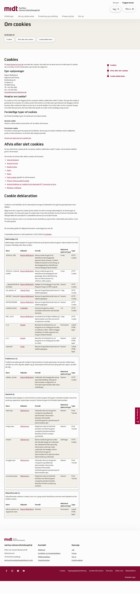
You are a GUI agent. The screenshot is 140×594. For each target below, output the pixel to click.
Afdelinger (9, 16)
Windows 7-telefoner (14, 188)
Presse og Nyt (68, 16)
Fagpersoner (128, 3)
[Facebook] (6, 571)
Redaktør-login (130, 577)
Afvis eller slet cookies (25, 39)
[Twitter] (18, 571)
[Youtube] (24, 571)
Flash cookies (11, 177)
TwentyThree (25, 290)
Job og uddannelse (26, 16)
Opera (9, 174)
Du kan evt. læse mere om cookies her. (17, 138)
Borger (116, 3)
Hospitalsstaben (44, 560)
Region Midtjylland (27, 255)
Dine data (109, 571)
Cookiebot (47, 234)
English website (77, 560)
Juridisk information (96, 571)
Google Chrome (12, 163)
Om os (81, 16)
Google (22, 325)
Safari (9, 170)
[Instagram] (12, 571)
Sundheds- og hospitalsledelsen (49, 553)
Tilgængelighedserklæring (77, 571)
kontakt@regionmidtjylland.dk (15, 92)
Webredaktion (131, 571)
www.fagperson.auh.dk (15, 64)
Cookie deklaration (45, 39)
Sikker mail (119, 571)
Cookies (9, 39)
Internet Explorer (13, 160)
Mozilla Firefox (12, 167)
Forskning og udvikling (48, 16)
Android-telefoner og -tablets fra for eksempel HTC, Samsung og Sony (31, 184)
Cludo (22, 346)
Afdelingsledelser (44, 557)
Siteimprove (24, 410)
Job (73, 550)
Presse (74, 553)
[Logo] (22, 9)
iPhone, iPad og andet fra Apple (18, 181)
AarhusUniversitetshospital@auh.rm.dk (18, 560)
